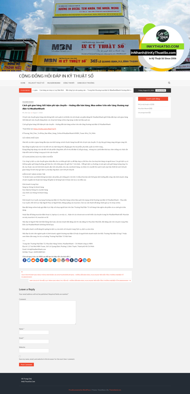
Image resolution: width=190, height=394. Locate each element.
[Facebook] (24, 260)
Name (21, 329)
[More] (89, 260)
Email (21, 338)
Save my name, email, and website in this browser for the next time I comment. (47, 359)
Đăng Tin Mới (68, 83)
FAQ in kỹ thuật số (36, 83)
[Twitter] (29, 260)
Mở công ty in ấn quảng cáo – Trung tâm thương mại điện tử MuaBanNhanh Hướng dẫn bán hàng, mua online (87, 90)
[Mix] (50, 260)
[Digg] (55, 260)
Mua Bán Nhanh (53, 83)
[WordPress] (63, 260)
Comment (22, 299)
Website (22, 347)
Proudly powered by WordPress (80, 390)
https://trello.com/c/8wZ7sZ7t (44, 129)
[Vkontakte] (76, 260)
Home (23, 83)
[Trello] (85, 260)
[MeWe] (46, 260)
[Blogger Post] (59, 260)
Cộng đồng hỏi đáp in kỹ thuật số (56, 75)
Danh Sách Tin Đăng (86, 83)
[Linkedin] (37, 260)
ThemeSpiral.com (115, 390)
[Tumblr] (72, 260)
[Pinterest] (42, 260)
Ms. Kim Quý (26, 113)
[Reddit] (33, 260)
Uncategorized (143, 112)
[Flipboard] (80, 260)
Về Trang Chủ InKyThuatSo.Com (28, 380)
